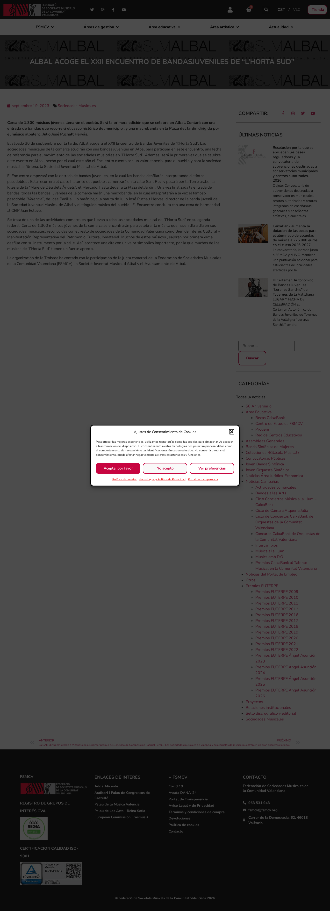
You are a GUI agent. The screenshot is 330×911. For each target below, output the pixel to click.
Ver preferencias (212, 468)
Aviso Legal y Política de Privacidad (162, 479)
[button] (231, 431)
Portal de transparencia (203, 479)
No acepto (165, 468)
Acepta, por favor (118, 468)
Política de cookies (124, 479)
